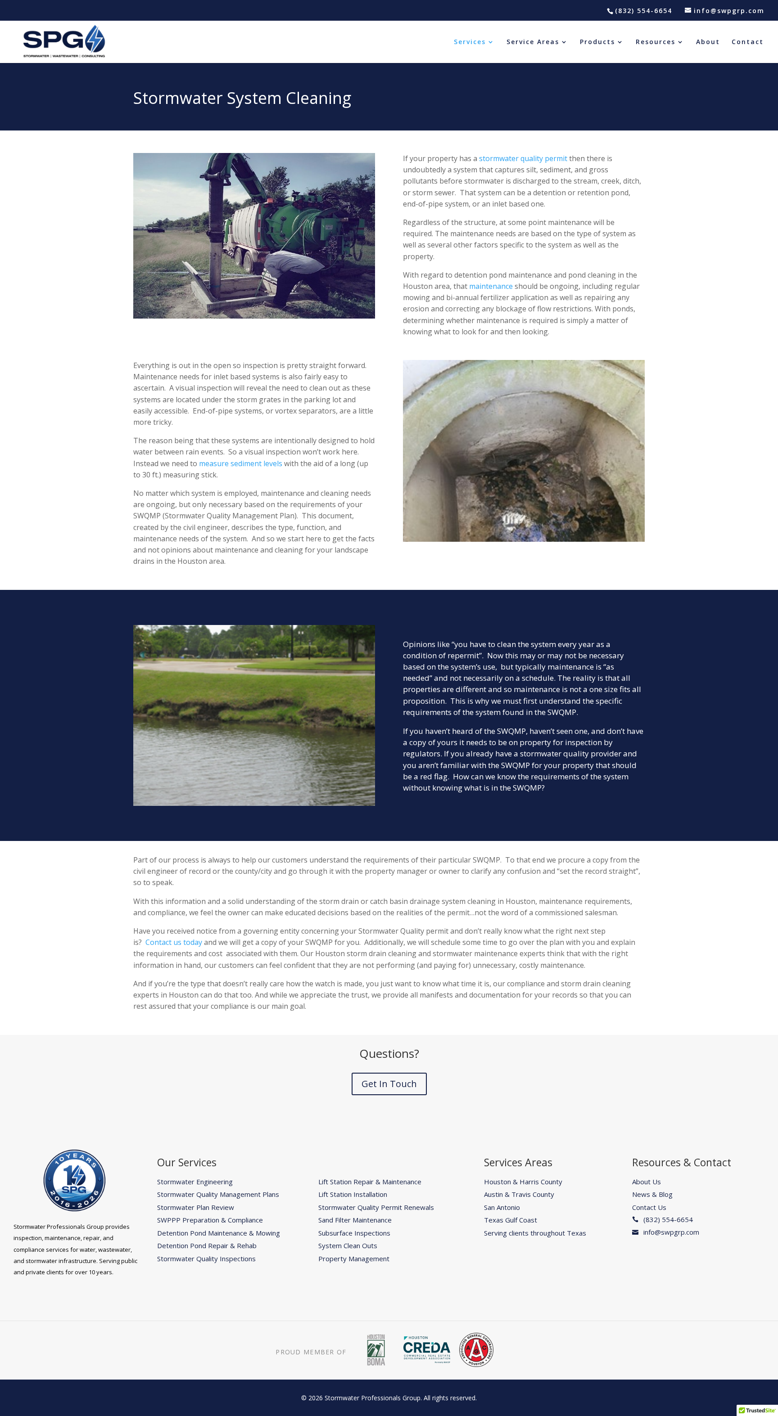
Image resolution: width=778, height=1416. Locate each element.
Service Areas (533, 42)
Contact (748, 42)
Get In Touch (389, 1084)
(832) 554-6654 (643, 10)
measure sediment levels (240, 463)
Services (470, 42)
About (708, 42)
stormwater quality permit (523, 158)
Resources (655, 42)
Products (597, 42)
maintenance (491, 286)
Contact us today (173, 942)
